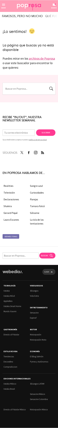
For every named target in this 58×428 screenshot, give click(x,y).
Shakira (8, 206)
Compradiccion (10, 366)
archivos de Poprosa (42, 58)
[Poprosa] (29, 6)
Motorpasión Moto (38, 339)
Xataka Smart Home (12, 306)
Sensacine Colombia (39, 399)
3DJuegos (34, 290)
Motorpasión (35, 334)
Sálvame (34, 212)
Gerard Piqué (11, 212)
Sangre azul (36, 185)
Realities (8, 185)
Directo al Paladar (11, 334)
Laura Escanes (11, 219)
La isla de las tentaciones (37, 221)
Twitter (21, 152)
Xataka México (10, 383)
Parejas (34, 199)
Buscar (51, 88)
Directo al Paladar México (15, 409)
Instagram (35, 152)
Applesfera (8, 301)
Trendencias (9, 356)
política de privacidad (38, 139)
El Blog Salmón (36, 356)
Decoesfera (8, 361)
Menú (3, 8)
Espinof (33, 317)
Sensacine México (37, 394)
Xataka (7, 290)
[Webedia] (13, 274)
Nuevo (54, 8)
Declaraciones (11, 199)
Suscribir (46, 132)
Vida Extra (34, 296)
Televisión (9, 192)
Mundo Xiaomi (10, 311)
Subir (46, 272)
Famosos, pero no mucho (22, 16)
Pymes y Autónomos (39, 361)
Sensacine (34, 312)
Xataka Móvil (9, 296)
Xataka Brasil (9, 389)
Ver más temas (11, 236)
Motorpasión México (39, 409)
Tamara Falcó (37, 206)
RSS (42, 152)
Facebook (28, 152)
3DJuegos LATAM (37, 383)
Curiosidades (37, 192)
